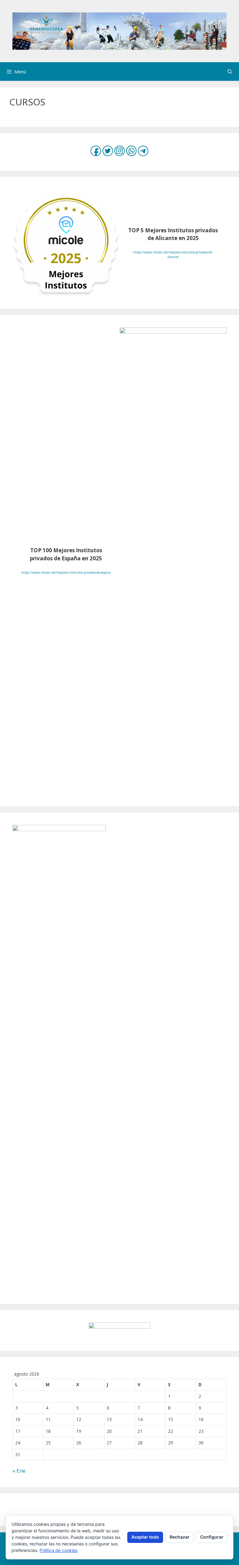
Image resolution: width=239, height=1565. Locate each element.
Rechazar (180, 1537)
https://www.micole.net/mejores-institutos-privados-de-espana (66, 572)
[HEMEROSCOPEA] (119, 30)
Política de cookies (58, 1550)
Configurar (211, 1537)
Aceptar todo (145, 1537)
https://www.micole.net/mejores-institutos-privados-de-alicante (173, 254)
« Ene (19, 1470)
